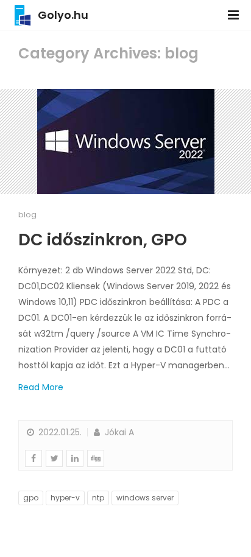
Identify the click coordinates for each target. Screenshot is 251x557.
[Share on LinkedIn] (74, 458)
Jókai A (118, 432)
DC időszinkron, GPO (102, 239)
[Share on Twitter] (54, 458)
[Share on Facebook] (33, 458)
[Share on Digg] (95, 458)
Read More (40, 387)
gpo (30, 497)
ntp (98, 497)
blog (27, 214)
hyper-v (65, 497)
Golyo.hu (63, 15)
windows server (145, 497)
